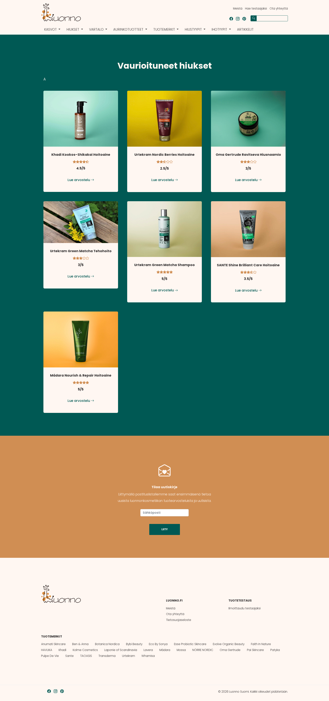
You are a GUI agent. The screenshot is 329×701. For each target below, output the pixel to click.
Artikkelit (245, 29)
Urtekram (128, 656)
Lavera (148, 650)
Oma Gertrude (230, 650)
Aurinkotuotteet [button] (128, 29)
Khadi (62, 650)
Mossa (181, 650)
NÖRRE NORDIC (202, 650)
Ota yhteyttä (279, 8)
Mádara (164, 650)
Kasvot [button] (51, 29)
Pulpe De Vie (50, 656)
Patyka (275, 650)
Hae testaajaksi (256, 8)
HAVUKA (46, 650)
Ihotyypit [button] (220, 29)
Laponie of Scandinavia (120, 650)
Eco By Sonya (158, 644)
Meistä (237, 8)
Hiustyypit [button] (194, 29)
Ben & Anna (80, 644)
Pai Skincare (255, 650)
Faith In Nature (261, 644)
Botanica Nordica (107, 644)
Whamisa (148, 656)
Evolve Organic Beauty (228, 644)
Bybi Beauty (134, 644)
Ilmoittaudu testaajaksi (244, 608)
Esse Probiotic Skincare (190, 644)
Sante (69, 656)
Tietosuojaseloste (178, 620)
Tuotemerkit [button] (164, 29)
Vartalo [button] (97, 29)
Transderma (107, 656)
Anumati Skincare (53, 644)
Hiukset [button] (73, 29)
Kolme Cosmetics (85, 650)
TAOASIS (86, 656)
